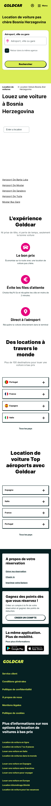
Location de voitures (8, 88)
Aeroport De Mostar (13, 185)
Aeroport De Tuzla (12, 196)
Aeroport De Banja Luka (15, 179)
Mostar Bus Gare (11, 201)
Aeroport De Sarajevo (14, 190)
